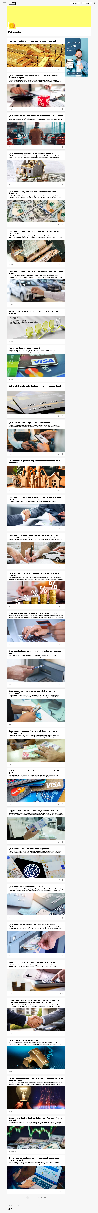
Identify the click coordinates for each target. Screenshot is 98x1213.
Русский (75, 3)
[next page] (45, 1197)
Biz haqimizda (18, 1205)
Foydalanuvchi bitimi (48, 1205)
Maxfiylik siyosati (38, 1205)
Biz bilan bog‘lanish (28, 1205)
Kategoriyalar (10, 1205)
